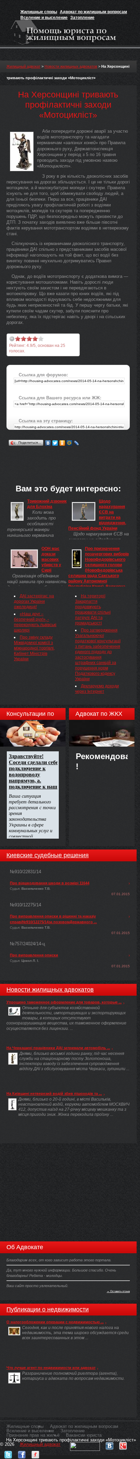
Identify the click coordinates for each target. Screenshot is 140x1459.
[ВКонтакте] (48, 443)
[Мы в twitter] (8, 1453)
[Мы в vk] (109, 1444)
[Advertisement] (73, 456)
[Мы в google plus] (123, 1444)
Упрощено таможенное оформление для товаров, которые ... (64, 1002)
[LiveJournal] (76, 443)
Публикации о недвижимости (47, 1309)
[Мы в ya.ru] (35, 1453)
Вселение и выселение (44, 17)
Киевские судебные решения (47, 855)
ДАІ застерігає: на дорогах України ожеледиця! (34, 601)
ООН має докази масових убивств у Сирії (51, 559)
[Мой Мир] (69, 443)
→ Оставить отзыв (118, 1291)
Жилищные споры (38, 11)
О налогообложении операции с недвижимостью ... (55, 1322)
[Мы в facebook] (22, 1453)
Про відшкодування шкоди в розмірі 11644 (49, 883)
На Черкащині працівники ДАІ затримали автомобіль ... (58, 1048)
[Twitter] (55, 443)
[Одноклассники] (62, 443)
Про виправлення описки (34, 955)
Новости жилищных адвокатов (71, 66)
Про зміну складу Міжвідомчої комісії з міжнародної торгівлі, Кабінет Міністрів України (34, 648)
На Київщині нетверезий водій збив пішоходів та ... (54, 1093)
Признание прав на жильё (32, 1435)
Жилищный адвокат (23, 66)
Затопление (82, 17)
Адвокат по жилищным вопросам (93, 11)
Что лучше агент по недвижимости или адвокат (50, 1368)
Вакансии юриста (84, 1435)
